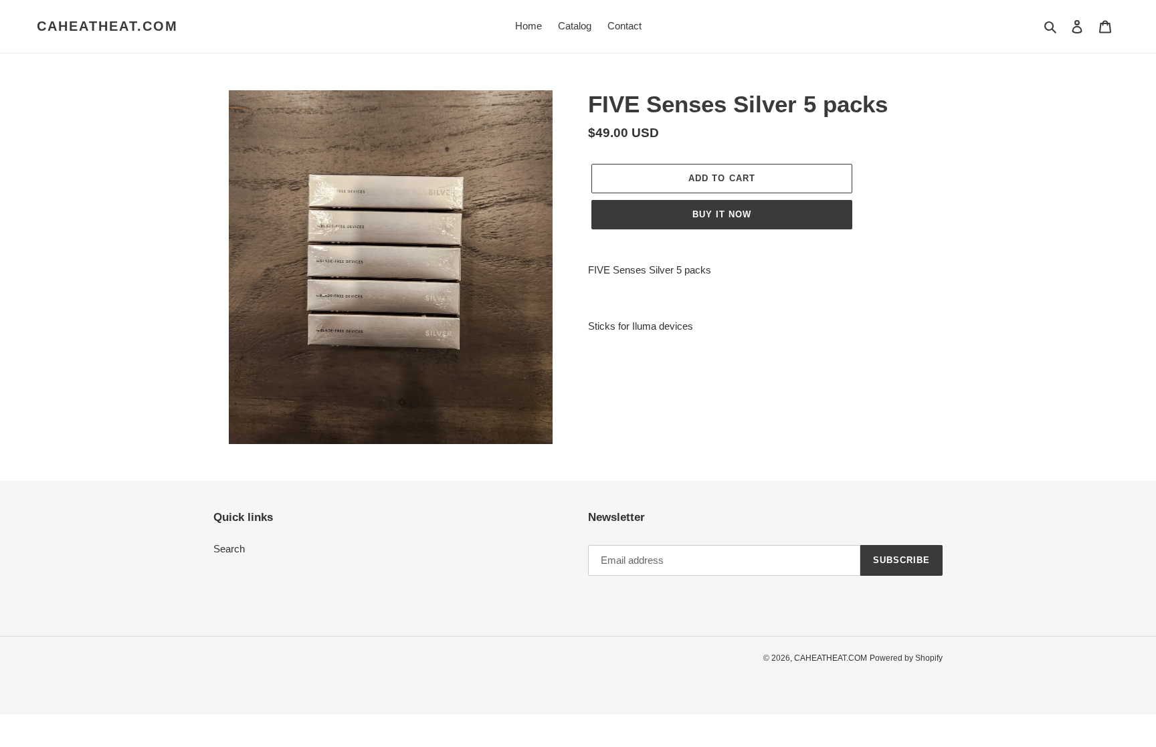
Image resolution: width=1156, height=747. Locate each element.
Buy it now (721, 214)
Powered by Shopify (906, 658)
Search (229, 548)
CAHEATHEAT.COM (107, 26)
